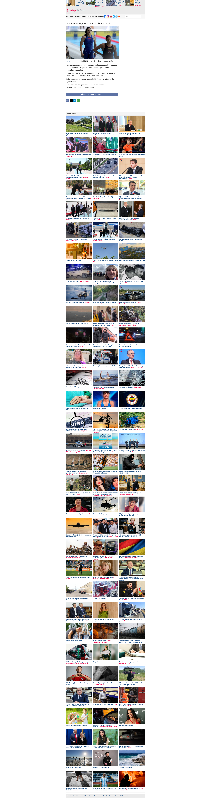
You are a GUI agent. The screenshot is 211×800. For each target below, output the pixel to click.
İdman (92, 16)
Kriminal (77, 16)
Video (74, 795)
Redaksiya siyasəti (123, 795)
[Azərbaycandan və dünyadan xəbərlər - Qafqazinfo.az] (76, 10)
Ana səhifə (69, 795)
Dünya (83, 16)
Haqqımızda (111, 795)
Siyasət (72, 16)
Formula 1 (101, 16)
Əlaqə (116, 795)
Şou (96, 16)
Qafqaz (87, 16)
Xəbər (67, 16)
